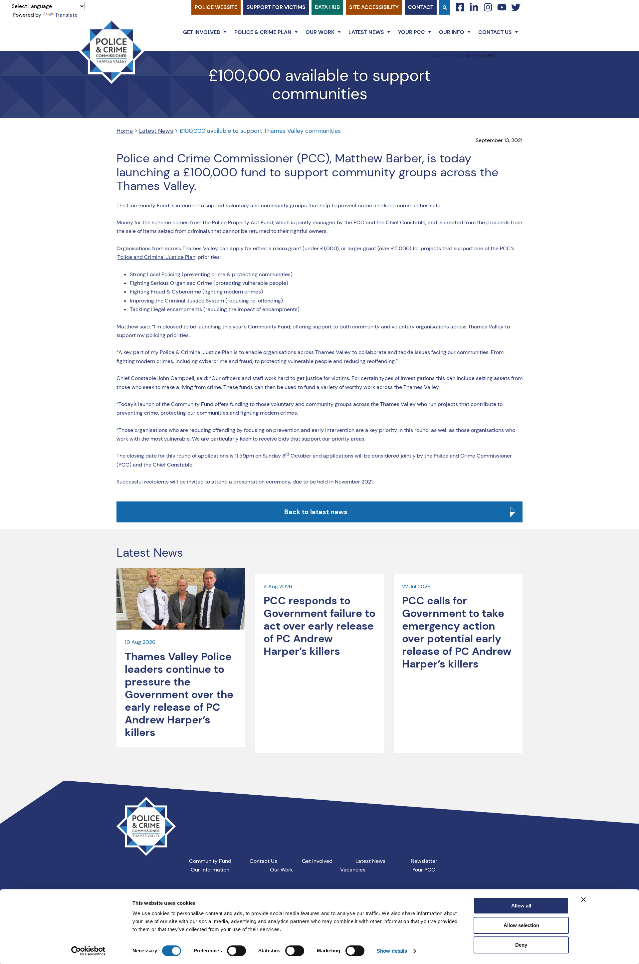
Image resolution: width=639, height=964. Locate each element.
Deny (521, 945)
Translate (66, 14)
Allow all (521, 905)
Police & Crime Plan (263, 32)
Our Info (451, 32)
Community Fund (210, 861)
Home (124, 131)
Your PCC (411, 32)
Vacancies (352, 869)
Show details (392, 951)
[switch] (236, 950)
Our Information (210, 869)
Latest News (366, 32)
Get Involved (201, 32)
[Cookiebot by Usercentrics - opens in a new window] (88, 951)
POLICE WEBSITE (216, 7)
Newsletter (424, 861)
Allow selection (521, 925)
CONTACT (420, 7)
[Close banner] (583, 899)
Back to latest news (315, 511)
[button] (225, 32)
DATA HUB (327, 7)
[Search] (444, 7)
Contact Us (495, 32)
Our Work (320, 32)
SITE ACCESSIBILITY (374, 7)
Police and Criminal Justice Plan (156, 257)
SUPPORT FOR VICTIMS (276, 7)
